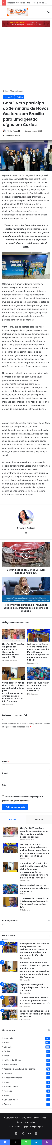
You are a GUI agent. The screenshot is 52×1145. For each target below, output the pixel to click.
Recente (39, 819)
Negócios (8, 1091)
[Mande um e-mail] (19, 131)
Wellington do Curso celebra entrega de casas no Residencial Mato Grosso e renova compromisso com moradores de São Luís (38, 652)
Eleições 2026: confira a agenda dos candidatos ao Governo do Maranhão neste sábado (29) (13, 651)
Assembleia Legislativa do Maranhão (20, 1069)
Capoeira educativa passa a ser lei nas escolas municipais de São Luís (35, 1014)
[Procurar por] (48, 13)
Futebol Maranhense (13, 1078)
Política (20, 97)
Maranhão (8, 97)
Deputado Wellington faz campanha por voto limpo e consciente (38, 686)
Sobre (18, 1126)
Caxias (7, 1051)
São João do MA (11, 1100)
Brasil (6, 1056)
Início (7, 91)
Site (4, 785)
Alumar (7, 1095)
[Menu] (3, 13)
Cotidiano (8, 1073)
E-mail (5, 773)
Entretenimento (11, 1086)
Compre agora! (36, 1126)
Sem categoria (17, 91)
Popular (13, 819)
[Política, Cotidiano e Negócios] (17, 12)
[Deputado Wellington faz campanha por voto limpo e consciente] (38, 673)
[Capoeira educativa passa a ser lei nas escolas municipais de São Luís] (9, 1015)
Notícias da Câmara (12, 1060)
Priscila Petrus (26, 528)
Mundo (7, 1082)
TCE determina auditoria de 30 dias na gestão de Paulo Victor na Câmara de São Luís (34, 902)
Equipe (25, 1126)
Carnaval (8, 1104)
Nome (5, 761)
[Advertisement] (26, 59)
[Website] (26, 532)
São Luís (8, 1047)
